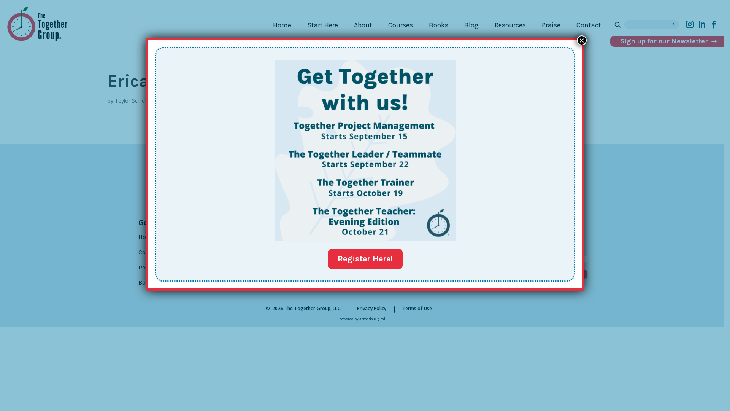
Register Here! (365, 259)
